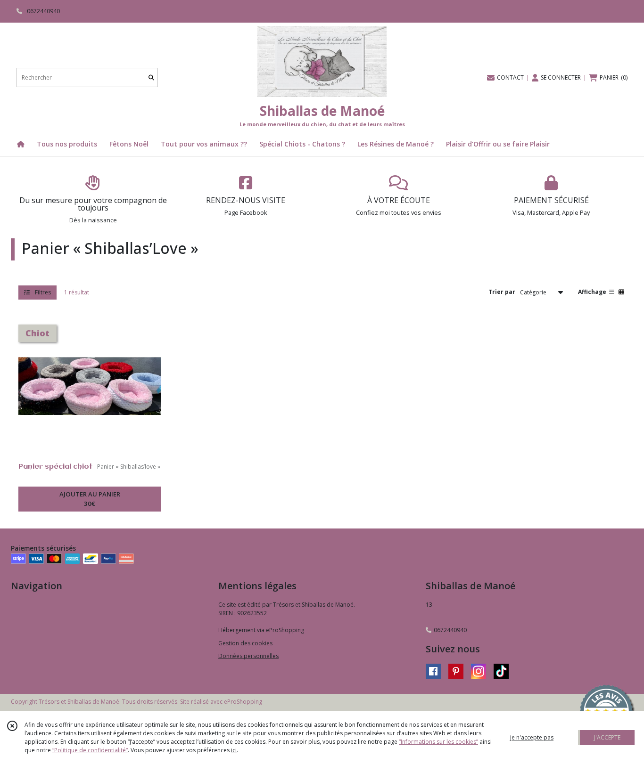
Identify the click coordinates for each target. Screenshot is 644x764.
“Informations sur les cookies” (438, 742)
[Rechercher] (151, 77)
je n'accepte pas (531, 737)
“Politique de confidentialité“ (90, 750)
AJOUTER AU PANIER (89, 499)
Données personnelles (248, 656)
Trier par (501, 292)
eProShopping (243, 702)
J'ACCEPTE (607, 737)
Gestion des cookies (245, 643)
